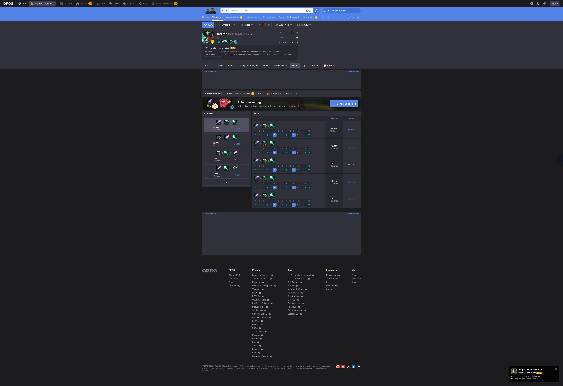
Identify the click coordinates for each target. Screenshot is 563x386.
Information (310, 17)
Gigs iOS (291, 300)
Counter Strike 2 (259, 317)
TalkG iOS (292, 307)
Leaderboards (252, 17)
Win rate (351, 119)
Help (328, 282)
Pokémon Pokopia (260, 303)
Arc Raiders (257, 310)
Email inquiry (332, 286)
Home (205, 17)
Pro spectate (269, 17)
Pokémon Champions (262, 286)
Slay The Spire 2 (259, 314)
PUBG (255, 293)
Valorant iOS (293, 293)
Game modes (234, 17)
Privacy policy (333, 275)
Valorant (256, 289)
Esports (255, 349)
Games (255, 338)
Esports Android (295, 310)
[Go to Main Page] (8, 3)
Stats (281, 17)
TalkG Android (294, 303)
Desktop (256, 335)
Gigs (254, 352)
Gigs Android (293, 296)
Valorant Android (295, 289)
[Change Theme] (538, 3)
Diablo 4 (256, 324)
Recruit (355, 282)
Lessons (325, 17)
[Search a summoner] (308, 10)
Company (233, 278)
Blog (231, 282)
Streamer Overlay (260, 356)
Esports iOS (293, 314)
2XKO (254, 328)
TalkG (254, 345)
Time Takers (258, 331)
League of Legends (43, 3)
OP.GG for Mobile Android (299, 275)
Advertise (356, 278)
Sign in (555, 3)
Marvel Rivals (258, 307)
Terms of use (332, 278)
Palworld (256, 282)
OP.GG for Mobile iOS (297, 278)
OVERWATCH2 (259, 300)
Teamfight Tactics (260, 278)
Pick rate (334, 119)
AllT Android (293, 282)
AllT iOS (291, 286)
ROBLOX (256, 296)
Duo (254, 342)
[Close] (556, 369)
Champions (217, 17)
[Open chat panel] (561, 158)
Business (356, 275)
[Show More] (532, 3)
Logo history (234, 286)
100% (210, 25)
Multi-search (293, 17)
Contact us (331, 289)
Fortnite (256, 321)
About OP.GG (234, 275)
